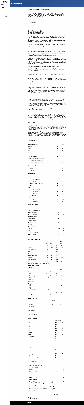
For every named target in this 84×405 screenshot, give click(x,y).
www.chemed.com (30, 102)
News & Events (3, 6)
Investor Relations (3, 7)
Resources (2, 10)
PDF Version (64, 11)
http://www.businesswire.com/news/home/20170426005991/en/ (49, 394)
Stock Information (3, 9)
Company (2, 4)
